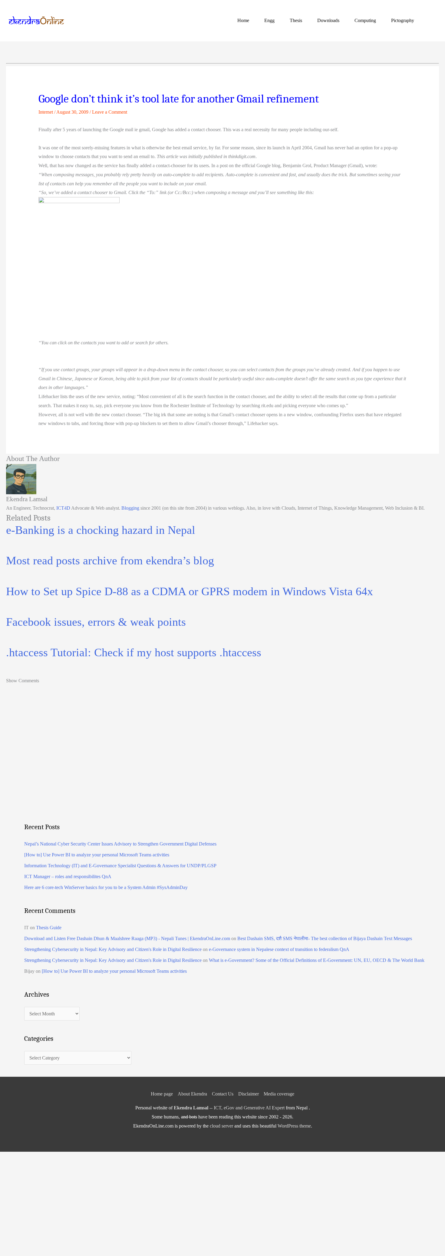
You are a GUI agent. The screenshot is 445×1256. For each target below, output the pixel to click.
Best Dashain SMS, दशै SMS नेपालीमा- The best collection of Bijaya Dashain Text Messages (324, 938)
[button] (431, 20)
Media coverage (279, 1093)
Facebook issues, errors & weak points (96, 621)
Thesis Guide (48, 927)
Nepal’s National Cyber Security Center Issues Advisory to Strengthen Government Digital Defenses (120, 843)
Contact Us (222, 1093)
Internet (45, 112)
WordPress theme (294, 1125)
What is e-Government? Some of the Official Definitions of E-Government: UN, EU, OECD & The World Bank (316, 960)
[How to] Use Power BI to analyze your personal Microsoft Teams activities (96, 854)
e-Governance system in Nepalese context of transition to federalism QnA (279, 949)
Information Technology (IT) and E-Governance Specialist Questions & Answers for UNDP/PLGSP (120, 865)
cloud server (221, 1125)
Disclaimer (248, 1093)
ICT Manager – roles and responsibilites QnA (67, 876)
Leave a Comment (109, 112)
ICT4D (63, 508)
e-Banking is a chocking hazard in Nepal (100, 530)
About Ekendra (192, 1093)
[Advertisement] (205, 766)
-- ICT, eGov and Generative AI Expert (229, 1107)
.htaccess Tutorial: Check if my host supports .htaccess (133, 652)
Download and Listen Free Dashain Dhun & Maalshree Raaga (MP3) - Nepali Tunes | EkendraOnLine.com (127, 938)
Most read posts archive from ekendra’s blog (110, 560)
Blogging (130, 508)
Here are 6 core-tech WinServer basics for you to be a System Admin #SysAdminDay (106, 887)
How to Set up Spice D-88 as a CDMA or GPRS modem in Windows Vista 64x (189, 591)
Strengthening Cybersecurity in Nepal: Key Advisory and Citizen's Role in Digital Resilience (113, 949)
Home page (162, 1093)
